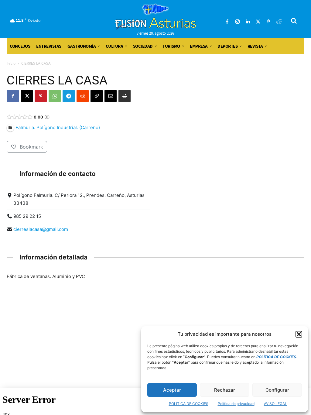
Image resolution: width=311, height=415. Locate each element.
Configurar (277, 390)
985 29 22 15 (27, 216)
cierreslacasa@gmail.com (40, 229)
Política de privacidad (236, 403)
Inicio (11, 63)
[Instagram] (237, 22)
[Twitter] (258, 22)
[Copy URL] (97, 96)
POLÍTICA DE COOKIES (188, 403)
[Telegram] (69, 96)
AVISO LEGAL (275, 403)
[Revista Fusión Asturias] (155, 16)
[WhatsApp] (55, 96)
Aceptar (172, 390)
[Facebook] (227, 22)
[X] (27, 96)
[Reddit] (278, 22)
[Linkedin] (247, 22)
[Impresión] (124, 96)
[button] (299, 334)
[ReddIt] (83, 96)
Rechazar (224, 390)
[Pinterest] (268, 22)
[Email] (110, 96)
